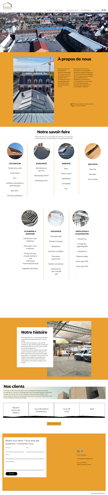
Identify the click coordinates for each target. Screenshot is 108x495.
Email (7, 454)
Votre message (10, 461)
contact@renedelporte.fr (85, 458)
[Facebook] (105, 10)
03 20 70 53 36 (81, 105)
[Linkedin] (102, 10)
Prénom (8, 447)
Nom (27, 447)
